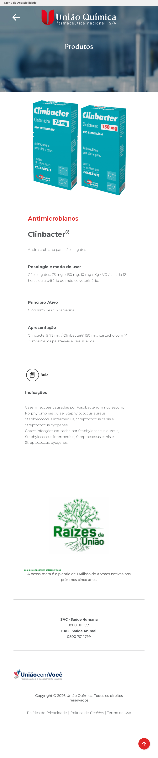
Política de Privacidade (47, 713)
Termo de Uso (119, 713)
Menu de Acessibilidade (20, 2)
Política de (87, 713)
